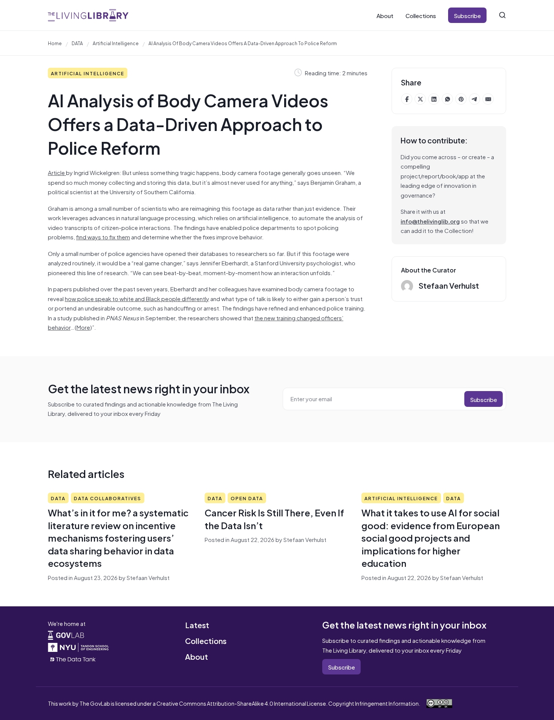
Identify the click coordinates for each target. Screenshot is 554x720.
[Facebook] (406, 99)
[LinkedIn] (433, 99)
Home (55, 43)
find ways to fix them (103, 236)
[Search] (502, 15)
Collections (421, 15)
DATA (77, 43)
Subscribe (467, 15)
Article (57, 172)
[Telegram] (474, 99)
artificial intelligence (116, 43)
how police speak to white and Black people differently (137, 298)
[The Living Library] (88, 15)
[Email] (488, 99)
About (384, 15)
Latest (197, 624)
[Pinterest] (461, 99)
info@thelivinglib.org (430, 220)
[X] (420, 99)
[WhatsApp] (447, 99)
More (83, 327)
